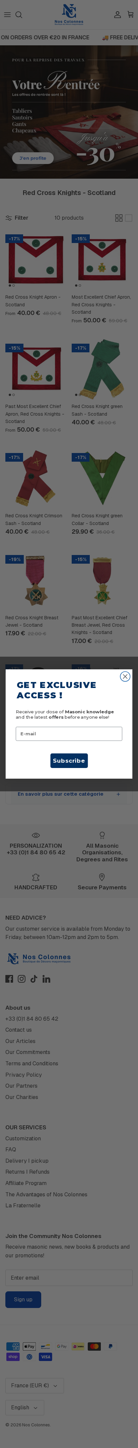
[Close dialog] (125, 676)
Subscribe (69, 760)
